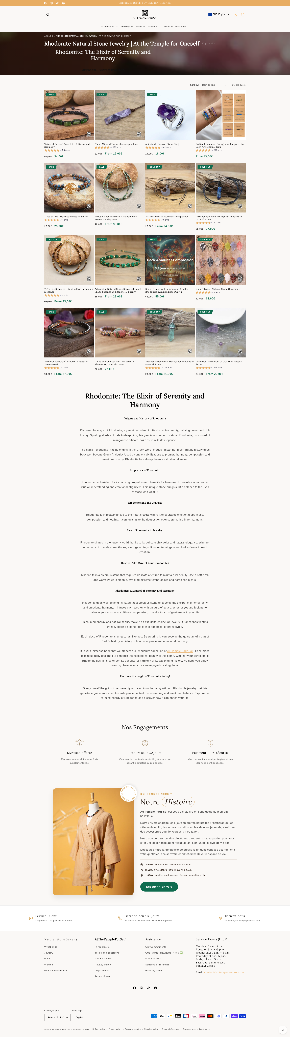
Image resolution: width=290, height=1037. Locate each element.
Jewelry (48, 952)
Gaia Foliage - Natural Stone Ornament (217, 289)
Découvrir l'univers (159, 887)
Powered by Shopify (80, 1029)
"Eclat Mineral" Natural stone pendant (116, 144)
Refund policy (98, 1029)
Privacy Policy (103, 964)
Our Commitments (155, 946)
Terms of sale (189, 1029)
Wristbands (50, 946)
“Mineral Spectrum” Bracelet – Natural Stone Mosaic (66, 363)
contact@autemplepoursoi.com (224, 972)
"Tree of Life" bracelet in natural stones (66, 216)
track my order (153, 970)
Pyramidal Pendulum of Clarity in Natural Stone (219, 363)
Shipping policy (151, 1029)
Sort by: (194, 84)
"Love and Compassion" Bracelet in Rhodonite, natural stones (114, 363)
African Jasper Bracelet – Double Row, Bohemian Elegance (116, 218)
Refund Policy (103, 958)
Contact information (171, 1029)
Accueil (48, 36)
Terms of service (133, 1029)
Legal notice (204, 1029)
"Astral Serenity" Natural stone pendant (167, 216)
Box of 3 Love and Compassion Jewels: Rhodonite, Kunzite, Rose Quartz (166, 290)
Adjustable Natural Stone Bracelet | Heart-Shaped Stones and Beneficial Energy (118, 290)
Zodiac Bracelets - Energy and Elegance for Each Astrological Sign (220, 145)
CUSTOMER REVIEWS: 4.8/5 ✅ (164, 952)
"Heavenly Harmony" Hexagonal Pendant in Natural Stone (169, 363)
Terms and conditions (107, 952)
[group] (56, 150)
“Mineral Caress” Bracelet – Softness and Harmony (67, 145)
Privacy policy (115, 1029)
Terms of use (102, 976)
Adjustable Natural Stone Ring (162, 144)
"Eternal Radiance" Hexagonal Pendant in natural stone (219, 218)
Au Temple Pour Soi (180, 651)
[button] (48, 14)
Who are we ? (153, 958)
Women (48, 964)
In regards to (102, 946)
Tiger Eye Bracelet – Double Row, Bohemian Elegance (68, 290)
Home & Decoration (55, 970)
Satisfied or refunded (157, 964)
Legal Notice (102, 970)
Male (47, 958)
